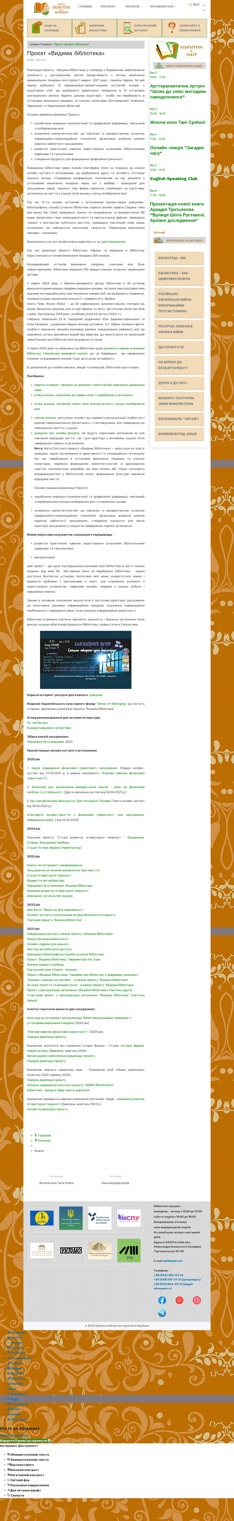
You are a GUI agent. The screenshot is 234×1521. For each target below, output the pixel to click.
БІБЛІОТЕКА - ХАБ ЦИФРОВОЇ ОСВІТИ (174, 276)
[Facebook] (159, 1305)
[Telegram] (159, 1317)
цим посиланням (113, 241)
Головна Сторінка (40, 44)
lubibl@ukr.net (172, 1261)
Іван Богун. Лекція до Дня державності (55, 910)
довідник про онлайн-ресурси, (58, 433)
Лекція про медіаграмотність (47, 939)
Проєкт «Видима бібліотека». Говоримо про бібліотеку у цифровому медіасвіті (82, 975)
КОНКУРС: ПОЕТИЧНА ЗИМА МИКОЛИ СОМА (176, 401)
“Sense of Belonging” (111, 704)
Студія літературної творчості (49, 875)
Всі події (159, 232)
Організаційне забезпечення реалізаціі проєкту (61, 1056)
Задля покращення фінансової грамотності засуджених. (74, 768)
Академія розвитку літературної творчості (57, 891)
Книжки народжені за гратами (49, 728)
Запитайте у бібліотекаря (190, 28)
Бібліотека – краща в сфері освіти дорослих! (58, 1090)
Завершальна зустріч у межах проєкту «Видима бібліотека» (70, 934)
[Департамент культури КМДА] (41, 1231)
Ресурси (132, 6)
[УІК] (128, 1263)
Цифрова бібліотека (98, 28)
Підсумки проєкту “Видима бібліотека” (54, 920)
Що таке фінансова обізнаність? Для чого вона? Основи (70, 801)
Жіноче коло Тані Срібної (177, 122)
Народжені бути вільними (45, 742)
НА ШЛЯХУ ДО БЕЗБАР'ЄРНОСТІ (172, 365)
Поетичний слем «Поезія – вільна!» (52, 969)
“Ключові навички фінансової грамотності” (57, 1032)
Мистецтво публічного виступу (49, 949)
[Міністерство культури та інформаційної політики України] (70, 1231)
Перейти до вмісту (14, 1435)
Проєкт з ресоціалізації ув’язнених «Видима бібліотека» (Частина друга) (79, 990)
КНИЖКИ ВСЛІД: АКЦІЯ (177, 434)
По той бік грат (37, 723)
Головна (85, 6)
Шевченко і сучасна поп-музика (50, 896)
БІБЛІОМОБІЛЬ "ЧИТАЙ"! (178, 419)
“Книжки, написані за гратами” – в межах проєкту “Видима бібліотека (77, 980)
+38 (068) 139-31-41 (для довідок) (177, 1279)
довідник (96, 695)
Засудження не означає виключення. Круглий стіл (63, 870)
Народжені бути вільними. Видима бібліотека (59, 885)
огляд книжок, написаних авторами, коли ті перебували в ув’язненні (83, 395)
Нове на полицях (51, 28)
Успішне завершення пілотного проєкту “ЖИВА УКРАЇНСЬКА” (70, 1085)
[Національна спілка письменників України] (128, 1231)
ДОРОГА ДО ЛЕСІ (172, 383)
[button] (25, 1440)
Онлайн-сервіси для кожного (48, 944)
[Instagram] (194, 1305)
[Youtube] (177, 1305)
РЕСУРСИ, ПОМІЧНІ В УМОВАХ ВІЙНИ (175, 329)
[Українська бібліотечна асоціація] (99, 1231)
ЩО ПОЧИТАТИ (171, 347)
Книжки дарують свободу (45, 964)
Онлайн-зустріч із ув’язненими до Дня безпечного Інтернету (71, 915)
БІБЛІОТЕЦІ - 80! (172, 258)
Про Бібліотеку (162, 6)
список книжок (45, 418)
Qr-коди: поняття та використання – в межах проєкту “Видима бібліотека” (80, 985)
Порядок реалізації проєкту (46, 1037)
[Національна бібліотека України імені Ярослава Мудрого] (99, 1263)
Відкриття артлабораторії (45, 880)
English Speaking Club (173, 178)
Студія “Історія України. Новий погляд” (54, 847)
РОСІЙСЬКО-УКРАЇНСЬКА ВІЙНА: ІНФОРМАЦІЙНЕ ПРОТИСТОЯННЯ (175, 302)
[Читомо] (70, 1263)
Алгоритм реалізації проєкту (47, 1109)
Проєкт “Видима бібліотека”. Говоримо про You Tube (63, 959)
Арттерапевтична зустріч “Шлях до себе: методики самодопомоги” (178, 91)
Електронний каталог (145, 28)
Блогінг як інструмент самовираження (54, 865)
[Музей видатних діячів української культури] (41, 1263)
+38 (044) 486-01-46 (168, 1275)
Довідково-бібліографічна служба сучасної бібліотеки (65, 954)
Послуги (107, 6)
